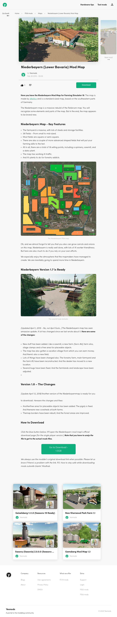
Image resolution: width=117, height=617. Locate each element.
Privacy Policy (42, 585)
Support (83, 580)
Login (82, 585)
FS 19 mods (64, 580)
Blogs (23, 580)
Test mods (102, 5)
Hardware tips (87, 5)
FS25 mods (84, 595)
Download (86, 85)
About (23, 585)
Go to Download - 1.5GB (58, 449)
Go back (5, 13)
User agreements (44, 580)
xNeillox (33, 99)
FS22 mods (84, 590)
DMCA (40, 590)
